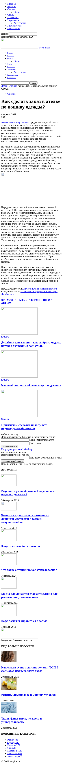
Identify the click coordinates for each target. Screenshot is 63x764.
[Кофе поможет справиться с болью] (9, 615)
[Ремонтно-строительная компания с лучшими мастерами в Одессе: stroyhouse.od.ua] (9, 509)
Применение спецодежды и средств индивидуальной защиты (24, 426)
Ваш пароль (36, 443)
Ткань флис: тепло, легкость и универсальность (21, 720)
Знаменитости (14, 25)
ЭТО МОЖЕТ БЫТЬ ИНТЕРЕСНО (21, 300)
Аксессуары (19, 23)
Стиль (10, 14)
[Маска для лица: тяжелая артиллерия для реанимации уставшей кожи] (9, 587)
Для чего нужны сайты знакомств (39, 288)
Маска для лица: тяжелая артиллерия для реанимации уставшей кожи (29, 595)
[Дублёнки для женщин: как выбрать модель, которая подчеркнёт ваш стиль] (19, 333)
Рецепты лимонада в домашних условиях (28, 694)
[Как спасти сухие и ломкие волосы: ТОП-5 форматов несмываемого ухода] (9, 661)
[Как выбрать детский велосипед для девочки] (19, 376)
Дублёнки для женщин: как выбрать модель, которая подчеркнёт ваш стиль (31, 344)
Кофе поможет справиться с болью (24, 620)
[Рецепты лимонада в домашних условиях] (9, 689)
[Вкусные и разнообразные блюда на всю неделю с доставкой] (9, 485)
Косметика (13, 17)
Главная (11, 3)
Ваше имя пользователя (42, 440)
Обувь (16, 12)
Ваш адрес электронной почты (46, 457)
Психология (13, 28)
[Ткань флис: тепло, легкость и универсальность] (9, 712)
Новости (11, 6)
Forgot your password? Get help (16, 449)
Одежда (11, 9)
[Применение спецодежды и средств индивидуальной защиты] (19, 416)
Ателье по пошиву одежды (15, 122)
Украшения (13, 20)
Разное (12, 739)
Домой (4, 86)
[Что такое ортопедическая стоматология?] (9, 564)
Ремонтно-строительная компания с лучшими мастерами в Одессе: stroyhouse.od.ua (25, 519)
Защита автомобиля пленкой (20, 546)
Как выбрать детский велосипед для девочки (31, 385)
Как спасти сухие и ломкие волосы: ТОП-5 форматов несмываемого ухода (29, 669)
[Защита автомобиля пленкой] (9, 540)
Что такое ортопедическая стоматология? (29, 569)
